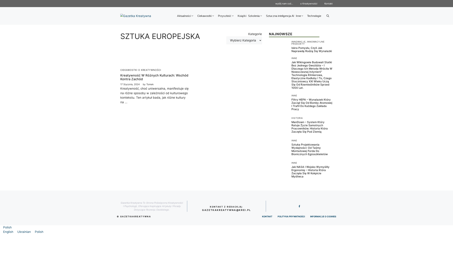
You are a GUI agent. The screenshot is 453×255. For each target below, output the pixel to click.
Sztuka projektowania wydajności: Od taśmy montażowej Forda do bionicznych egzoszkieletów (309, 149)
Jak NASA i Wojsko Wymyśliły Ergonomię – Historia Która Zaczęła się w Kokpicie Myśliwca (310, 171)
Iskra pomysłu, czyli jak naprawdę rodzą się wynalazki (311, 49)
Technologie (314, 15)
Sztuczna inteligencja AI (280, 15)
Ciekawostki (204, 15)
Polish (7, 227)
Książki (242, 15)
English (8, 232)
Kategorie (255, 34)
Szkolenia (254, 15)
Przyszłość (224, 15)
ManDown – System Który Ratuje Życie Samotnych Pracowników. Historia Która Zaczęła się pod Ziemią (309, 126)
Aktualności (184, 15)
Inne (298, 15)
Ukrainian (24, 232)
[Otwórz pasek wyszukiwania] (328, 16)
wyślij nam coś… (284, 3)
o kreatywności (149, 70)
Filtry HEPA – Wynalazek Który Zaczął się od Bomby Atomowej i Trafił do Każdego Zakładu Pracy (311, 104)
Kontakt (328, 3)
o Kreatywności (308, 3)
